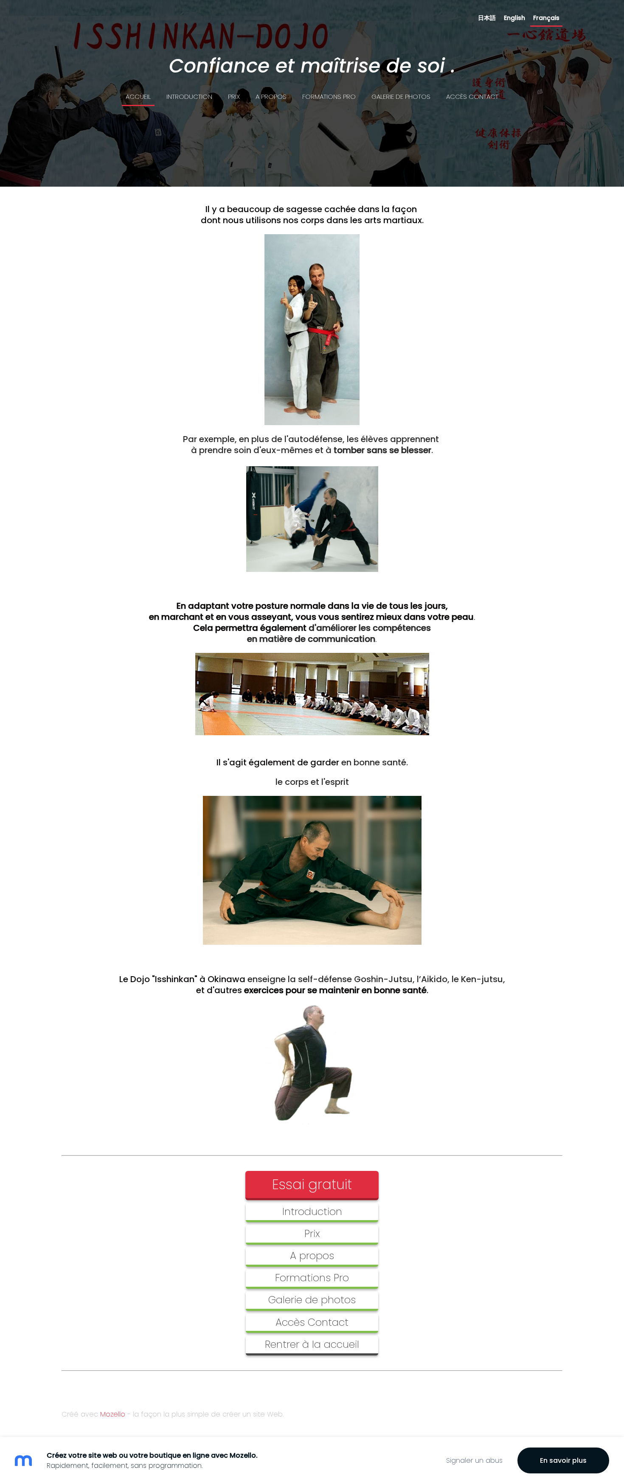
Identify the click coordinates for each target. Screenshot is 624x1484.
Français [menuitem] (546, 18)
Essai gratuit (312, 1184)
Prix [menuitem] (234, 96)
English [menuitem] (514, 18)
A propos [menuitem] (271, 96)
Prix (312, 1233)
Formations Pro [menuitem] (329, 96)
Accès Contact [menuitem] (472, 96)
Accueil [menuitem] (138, 96)
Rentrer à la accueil (312, 1344)
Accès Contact (312, 1322)
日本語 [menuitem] (487, 18)
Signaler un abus (474, 1460)
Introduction (312, 1211)
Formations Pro (312, 1278)
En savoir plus (563, 1460)
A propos (312, 1256)
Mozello (112, 1414)
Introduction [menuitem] (189, 96)
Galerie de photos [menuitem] (400, 96)
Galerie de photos (312, 1300)
